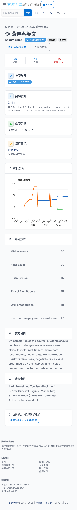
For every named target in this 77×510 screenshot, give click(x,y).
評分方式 (20, 239)
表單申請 (43, 465)
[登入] (43, 12)
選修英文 (22, 26)
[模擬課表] (36, 12)
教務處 (48, 502)
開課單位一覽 (7, 465)
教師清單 (43, 471)
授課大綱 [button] (42, 46)
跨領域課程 (44, 462)
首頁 (10, 26)
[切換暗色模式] (65, 12)
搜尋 (28, 12)
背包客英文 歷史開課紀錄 (25, 420)
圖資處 (39, 502)
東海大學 (13, 502)
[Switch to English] (50, 12)
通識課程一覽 (7, 468)
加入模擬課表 (18, 46)
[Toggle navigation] (4, 4)
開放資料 (43, 468)
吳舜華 (12, 102)
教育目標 (20, 333)
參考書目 (20, 378)
